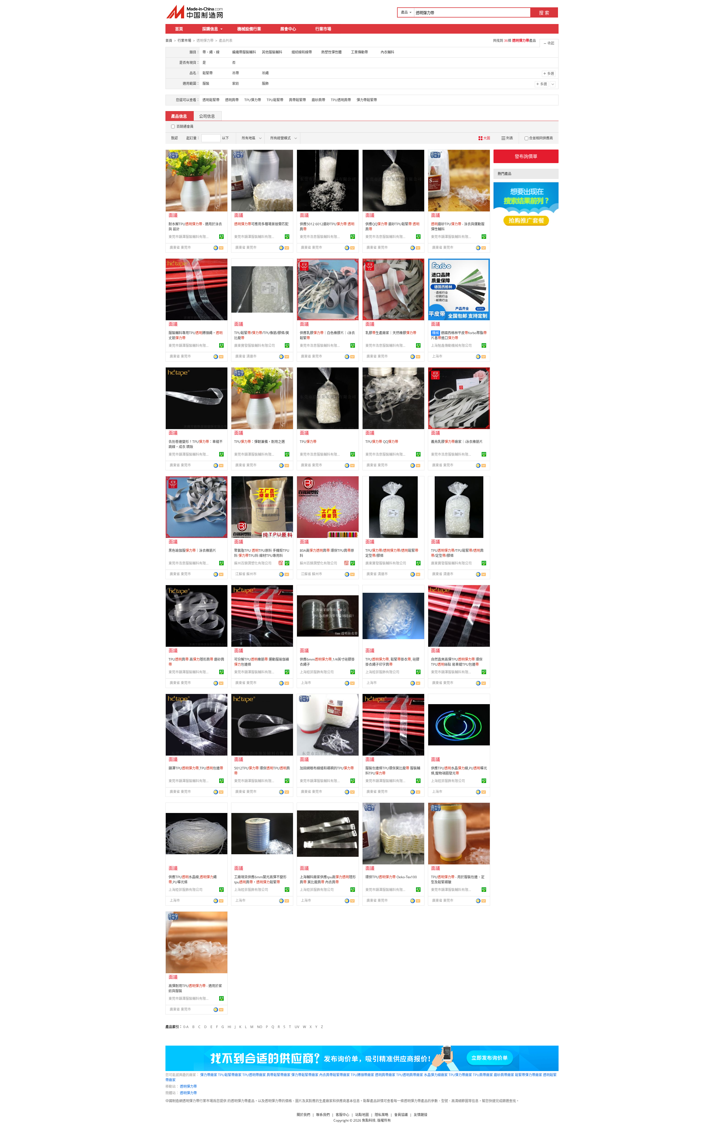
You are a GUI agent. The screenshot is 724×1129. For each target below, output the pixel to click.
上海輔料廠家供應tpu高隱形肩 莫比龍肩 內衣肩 (328, 879)
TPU (308, 441)
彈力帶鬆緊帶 (367, 100)
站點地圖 (362, 1114)
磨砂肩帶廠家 (504, 1074)
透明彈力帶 (188, 1086)
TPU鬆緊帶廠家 (230, 1074)
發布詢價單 (526, 156)
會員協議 (401, 1114)
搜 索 (544, 13)
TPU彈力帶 (252, 100)
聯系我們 (323, 1114)
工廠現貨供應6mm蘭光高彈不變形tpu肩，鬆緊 (260, 879)
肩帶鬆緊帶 (297, 100)
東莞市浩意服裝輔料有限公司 (321, 236)
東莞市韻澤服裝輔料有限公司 (190, 236)
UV (297, 1026)
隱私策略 (381, 1114)
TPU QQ (381, 441)
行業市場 (323, 28)
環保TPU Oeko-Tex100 (391, 877)
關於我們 (303, 1114)
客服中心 (342, 1114)
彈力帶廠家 (208, 1074)
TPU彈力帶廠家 (460, 1074)
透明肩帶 (232, 100)
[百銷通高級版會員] (281, 563)
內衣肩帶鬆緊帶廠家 (334, 1074)
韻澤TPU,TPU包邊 (196, 768)
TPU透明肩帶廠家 (409, 1074)
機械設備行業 (249, 28)
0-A (186, 1026)
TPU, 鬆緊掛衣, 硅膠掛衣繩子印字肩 (392, 662)
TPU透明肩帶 (341, 100)
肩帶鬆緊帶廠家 (278, 1074)
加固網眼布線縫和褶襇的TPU (327, 768)
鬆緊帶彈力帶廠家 (528, 1074)
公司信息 (207, 116)
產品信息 (179, 116)
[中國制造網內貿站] (195, 11)
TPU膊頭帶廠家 (362, 1074)
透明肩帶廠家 (385, 1074)
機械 (435, 332)
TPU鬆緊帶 (275, 100)
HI (229, 1026)
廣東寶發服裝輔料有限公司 (254, 345)
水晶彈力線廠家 (436, 1074)
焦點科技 (369, 1120)
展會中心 (288, 28)
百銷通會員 (184, 126)
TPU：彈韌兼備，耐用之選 (259, 441)
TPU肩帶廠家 (483, 1074)
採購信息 (210, 28)
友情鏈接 (420, 1114)
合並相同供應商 (541, 138)
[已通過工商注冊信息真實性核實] (221, 236)
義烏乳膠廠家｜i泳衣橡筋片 (457, 441)
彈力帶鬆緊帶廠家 (304, 1074)
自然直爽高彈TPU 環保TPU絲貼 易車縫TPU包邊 (456, 662)
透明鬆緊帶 (210, 100)
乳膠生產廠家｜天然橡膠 (390, 332)
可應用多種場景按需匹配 (261, 224)
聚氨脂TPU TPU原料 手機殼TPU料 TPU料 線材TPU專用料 (261, 553)
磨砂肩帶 (318, 100)
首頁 (179, 28)
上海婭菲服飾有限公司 (317, 672)
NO (259, 1026)
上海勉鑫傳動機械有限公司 (451, 345)
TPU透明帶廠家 (254, 1074)
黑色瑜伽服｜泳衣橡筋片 (192, 550)
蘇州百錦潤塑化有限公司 (253, 563)
